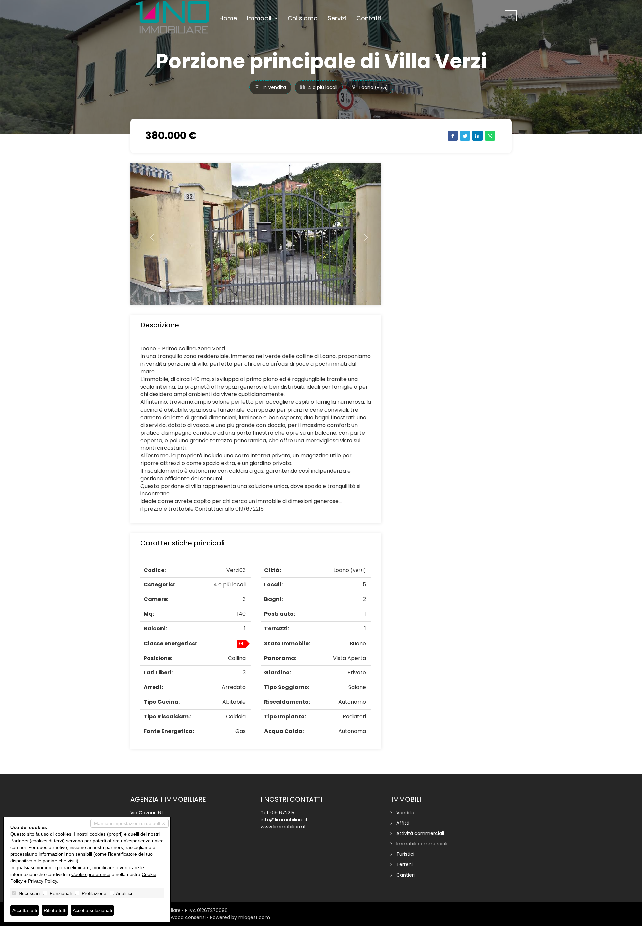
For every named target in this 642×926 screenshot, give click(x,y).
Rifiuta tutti (55, 910)
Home (228, 18)
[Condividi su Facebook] (453, 136)
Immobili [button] (260, 18)
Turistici (405, 854)
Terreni (404, 864)
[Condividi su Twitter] (465, 136)
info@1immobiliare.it (284, 819)
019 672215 (282, 812)
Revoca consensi (186, 917)
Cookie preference (90, 874)
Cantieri (405, 875)
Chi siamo (303, 18)
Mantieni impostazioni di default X (129, 823)
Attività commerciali (420, 833)
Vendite (405, 812)
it (511, 15)
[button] (149, 234)
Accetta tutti (24, 910)
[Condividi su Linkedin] (477, 136)
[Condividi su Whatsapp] (490, 136)
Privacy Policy (42, 881)
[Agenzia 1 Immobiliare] (172, 17)
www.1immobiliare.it (283, 826)
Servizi (337, 18)
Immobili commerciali (421, 843)
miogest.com (254, 917)
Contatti (368, 18)
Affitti (402, 823)
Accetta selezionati (92, 910)
